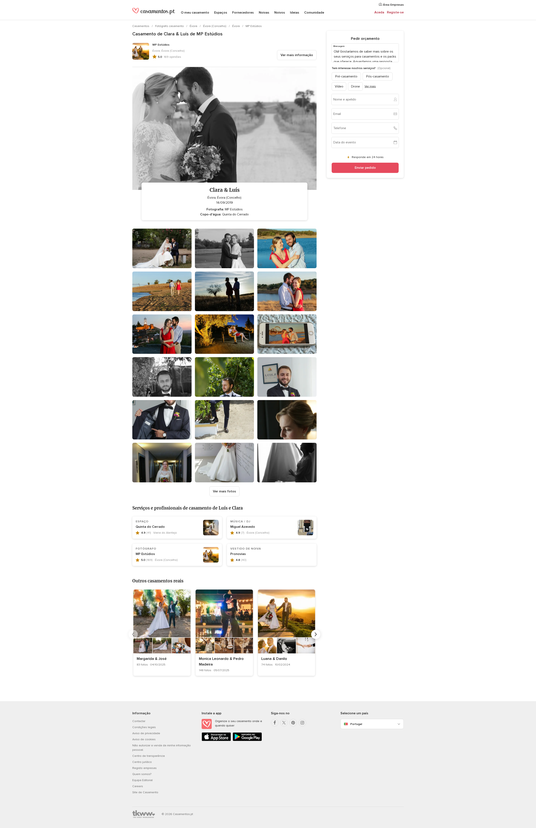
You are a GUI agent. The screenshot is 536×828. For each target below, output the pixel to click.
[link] (162, 633)
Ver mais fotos (224, 491)
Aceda (379, 12)
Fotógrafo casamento (170, 26)
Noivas (264, 12)
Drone (355, 86)
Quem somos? (141, 774)
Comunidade (314, 12)
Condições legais (144, 727)
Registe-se (395, 12)
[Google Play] (247, 740)
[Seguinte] (315, 634)
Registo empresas (144, 768)
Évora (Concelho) (215, 26)
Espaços (220, 12)
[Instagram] (302, 722)
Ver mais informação (297, 55)
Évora (194, 26)
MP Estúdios (254, 26)
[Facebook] (274, 722)
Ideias (294, 12)
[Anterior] (133, 634)
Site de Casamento (145, 792)
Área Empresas (393, 4)
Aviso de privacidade (146, 733)
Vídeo (339, 86)
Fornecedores (243, 12)
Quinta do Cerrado (150, 527)
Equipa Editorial (142, 780)
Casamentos (141, 26)
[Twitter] (284, 722)
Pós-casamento (377, 76)
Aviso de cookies (144, 739)
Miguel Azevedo (242, 527)
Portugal (356, 724)
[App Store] (216, 740)
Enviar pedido (365, 168)
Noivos (279, 12)
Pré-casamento (346, 76)
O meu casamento (195, 12)
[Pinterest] (293, 722)
